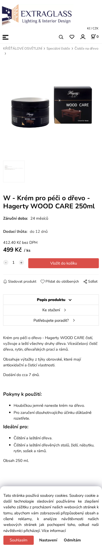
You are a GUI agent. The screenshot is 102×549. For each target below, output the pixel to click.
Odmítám (72, 540)
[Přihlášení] (83, 36)
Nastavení (48, 540)
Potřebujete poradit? (51, 320)
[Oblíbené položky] (71, 37)
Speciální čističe (58, 48)
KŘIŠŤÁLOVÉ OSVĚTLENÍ (22, 48)
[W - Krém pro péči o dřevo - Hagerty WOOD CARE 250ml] (51, 107)
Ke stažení (51, 310)
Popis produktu (51, 299)
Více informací (54, 530)
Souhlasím (18, 540)
